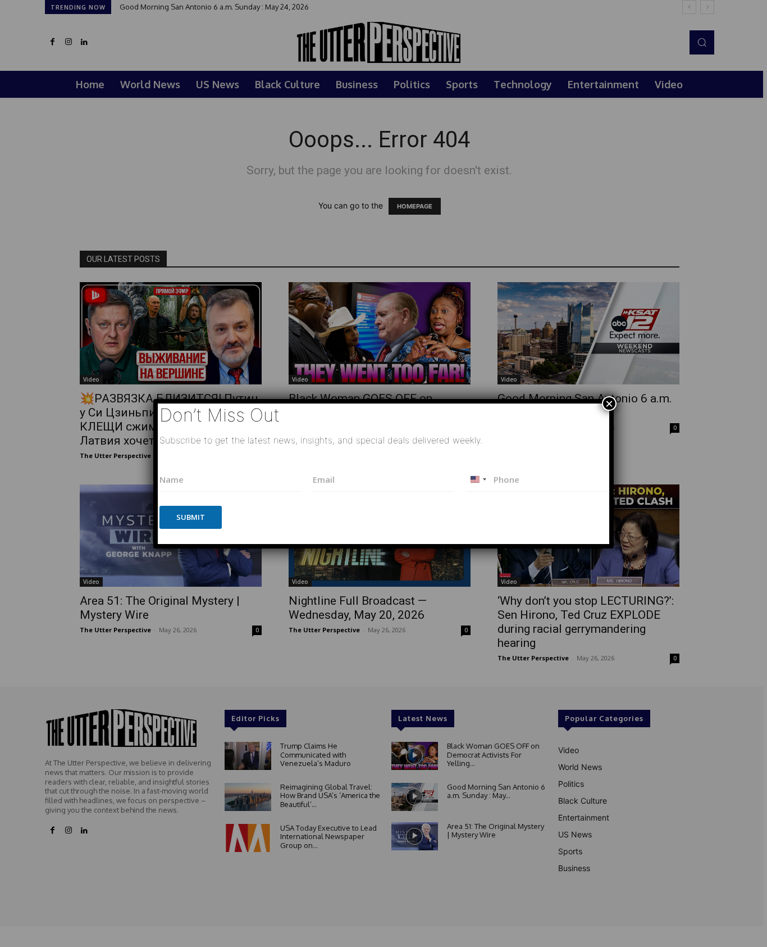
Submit (190, 517)
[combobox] (477, 480)
